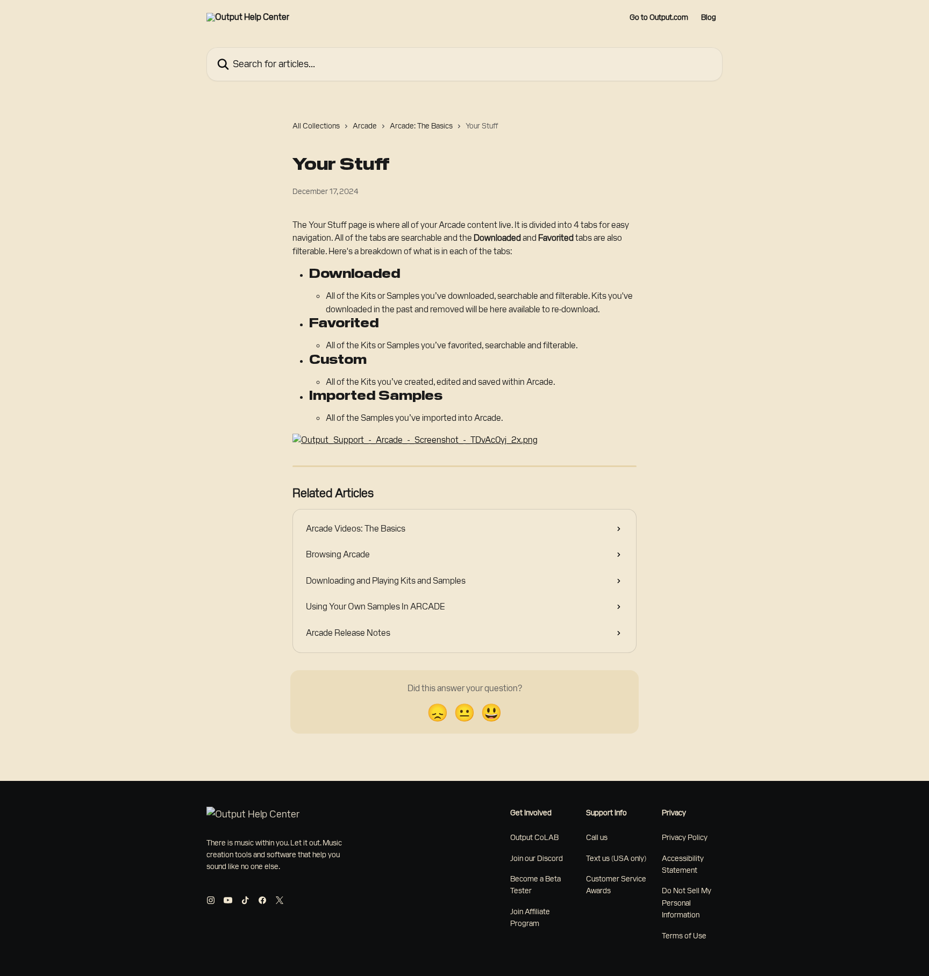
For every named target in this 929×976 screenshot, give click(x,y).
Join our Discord (536, 858)
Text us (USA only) (616, 858)
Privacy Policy (685, 837)
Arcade (365, 126)
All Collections (316, 126)
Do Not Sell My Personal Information (686, 903)
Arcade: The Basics (421, 126)
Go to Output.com (659, 17)
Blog (708, 17)
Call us (597, 837)
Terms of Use (684, 936)
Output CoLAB (534, 837)
